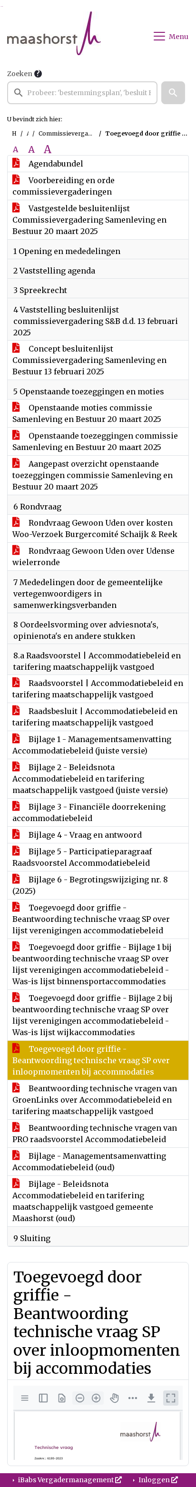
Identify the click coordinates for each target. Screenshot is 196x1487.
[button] (173, 92)
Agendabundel (55, 163)
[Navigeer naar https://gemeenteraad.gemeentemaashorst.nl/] (54, 36)
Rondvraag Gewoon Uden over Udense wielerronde (93, 556)
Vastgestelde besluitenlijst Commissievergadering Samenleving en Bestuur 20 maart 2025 (89, 220)
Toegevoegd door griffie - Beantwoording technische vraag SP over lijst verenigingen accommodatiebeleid (91, 919)
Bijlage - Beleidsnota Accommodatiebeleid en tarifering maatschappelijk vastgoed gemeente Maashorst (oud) (82, 1201)
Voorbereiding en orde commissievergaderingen (63, 186)
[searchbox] (82, 92)
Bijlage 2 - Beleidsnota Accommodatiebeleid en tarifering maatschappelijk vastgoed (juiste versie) (90, 779)
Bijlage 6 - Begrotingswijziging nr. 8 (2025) (90, 885)
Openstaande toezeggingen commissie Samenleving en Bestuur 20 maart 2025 (95, 441)
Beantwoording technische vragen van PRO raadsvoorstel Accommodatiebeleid (94, 1133)
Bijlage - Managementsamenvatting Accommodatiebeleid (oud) (89, 1161)
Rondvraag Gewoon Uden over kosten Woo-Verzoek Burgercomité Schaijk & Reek (94, 528)
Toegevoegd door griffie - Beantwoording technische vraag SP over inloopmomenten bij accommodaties (91, 1060)
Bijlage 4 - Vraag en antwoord (84, 835)
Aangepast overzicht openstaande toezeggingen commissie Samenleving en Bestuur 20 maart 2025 (92, 475)
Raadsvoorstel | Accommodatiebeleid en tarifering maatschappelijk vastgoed (97, 688)
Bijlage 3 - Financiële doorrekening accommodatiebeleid (89, 812)
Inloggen (154, 1480)
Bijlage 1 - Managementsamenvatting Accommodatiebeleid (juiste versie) (91, 744)
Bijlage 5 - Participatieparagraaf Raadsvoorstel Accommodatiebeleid (82, 857)
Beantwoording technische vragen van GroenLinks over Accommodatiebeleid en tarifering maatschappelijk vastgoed (94, 1100)
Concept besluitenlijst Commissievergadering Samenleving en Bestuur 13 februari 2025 (89, 360)
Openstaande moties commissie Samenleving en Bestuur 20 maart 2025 (86, 413)
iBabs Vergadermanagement (66, 1480)
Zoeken (19, 73)
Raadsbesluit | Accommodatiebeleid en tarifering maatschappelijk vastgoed (94, 716)
